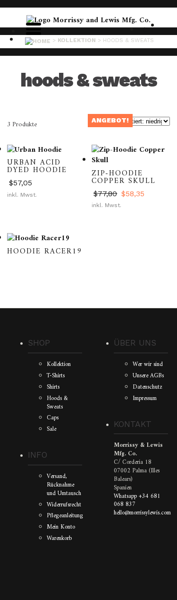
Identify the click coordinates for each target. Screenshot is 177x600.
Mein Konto (61, 527)
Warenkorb (59, 538)
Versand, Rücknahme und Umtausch (64, 485)
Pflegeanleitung (65, 516)
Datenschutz (147, 387)
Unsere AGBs (148, 376)
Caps (53, 418)
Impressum (145, 398)
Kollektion (59, 364)
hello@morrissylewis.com (142, 513)
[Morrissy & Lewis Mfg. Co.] (88, 20)
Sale (51, 429)
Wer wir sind (148, 364)
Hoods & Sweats (57, 402)
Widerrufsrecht (64, 505)
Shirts (53, 387)
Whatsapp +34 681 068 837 (137, 500)
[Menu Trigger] (33, 28)
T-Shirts (56, 376)
